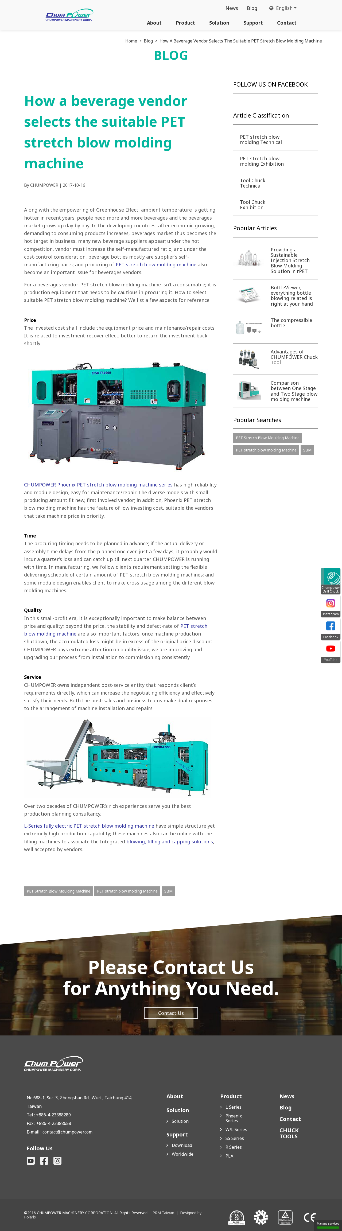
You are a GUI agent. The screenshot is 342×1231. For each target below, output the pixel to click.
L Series (234, 1107)
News (232, 8)
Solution (219, 23)
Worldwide (182, 1154)
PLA (229, 1156)
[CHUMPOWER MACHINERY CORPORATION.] (69, 15)
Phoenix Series (234, 1118)
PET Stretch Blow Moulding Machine (58, 891)
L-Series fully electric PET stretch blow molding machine (90, 826)
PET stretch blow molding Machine (127, 891)
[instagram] (57, 1161)
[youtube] (31, 1161)
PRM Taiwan (163, 1212)
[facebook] (44, 1161)
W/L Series (236, 1129)
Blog (252, 8)
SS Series (235, 1138)
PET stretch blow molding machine (156, 264)
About (154, 23)
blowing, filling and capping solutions (169, 841)
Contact (287, 23)
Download (182, 1145)
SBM (168, 891)
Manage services (328, 1223)
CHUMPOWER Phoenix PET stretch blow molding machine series (99, 484)
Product (185, 23)
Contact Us (171, 1013)
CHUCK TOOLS (289, 1133)
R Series (234, 1147)
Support (253, 23)
